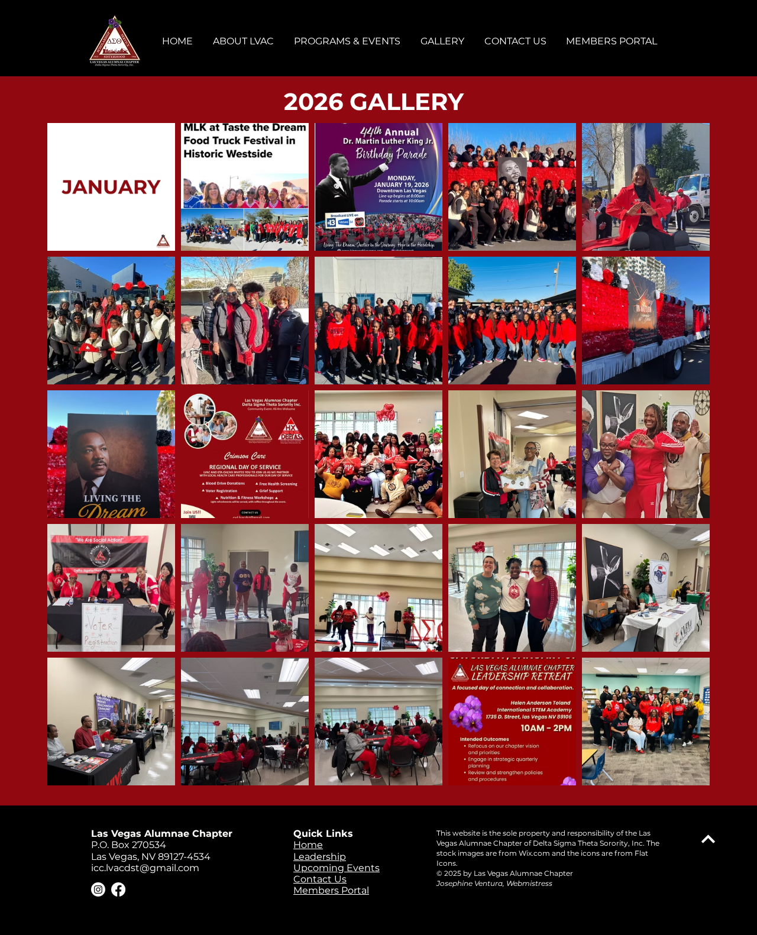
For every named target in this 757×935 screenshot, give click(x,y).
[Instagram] (98, 889)
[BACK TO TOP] (708, 839)
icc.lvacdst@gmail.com (145, 867)
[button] (243, 41)
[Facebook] (118, 889)
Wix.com (534, 853)
